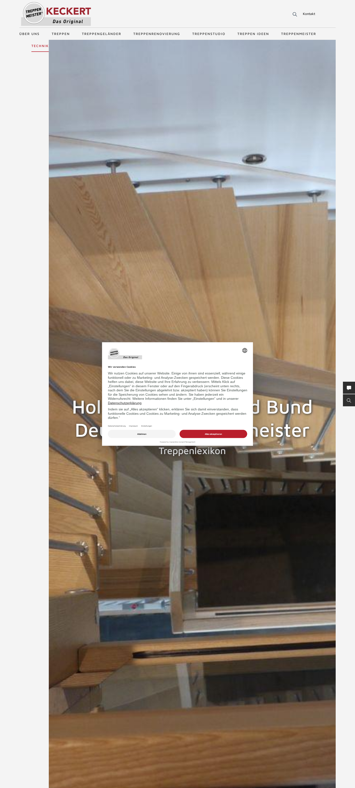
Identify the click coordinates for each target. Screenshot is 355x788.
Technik (40, 46)
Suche (294, 14)
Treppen (61, 34)
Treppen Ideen (253, 34)
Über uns (29, 34)
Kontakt (309, 14)
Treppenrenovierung (156, 34)
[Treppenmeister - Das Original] (55, 14)
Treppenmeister (298, 34)
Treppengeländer (101, 34)
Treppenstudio (208, 34)
